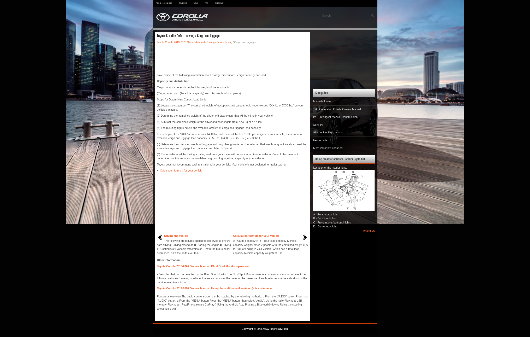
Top (206, 4)
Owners (183, 4)
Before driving (224, 42)
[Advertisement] (232, 58)
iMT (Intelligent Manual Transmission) (335, 116)
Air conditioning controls (327, 132)
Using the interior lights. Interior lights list (340, 159)
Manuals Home (322, 101)
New (196, 4)
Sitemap (219, 4)
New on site (320, 140)
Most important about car (328, 148)
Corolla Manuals (164, 4)
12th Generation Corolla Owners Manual (337, 109)
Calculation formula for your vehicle (181, 170)
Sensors (318, 124)
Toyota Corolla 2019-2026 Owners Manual (181, 42)
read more (369, 230)
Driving (211, 42)
